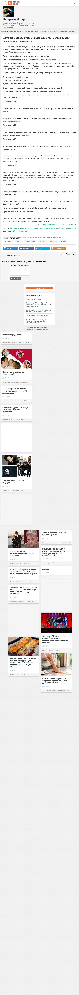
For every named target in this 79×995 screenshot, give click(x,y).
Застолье (12, 674)
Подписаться (39, 288)
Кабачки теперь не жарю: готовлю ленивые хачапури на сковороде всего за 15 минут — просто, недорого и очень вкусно (55, 752)
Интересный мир (14, 19)
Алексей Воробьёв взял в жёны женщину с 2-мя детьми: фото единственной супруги (36, 321)
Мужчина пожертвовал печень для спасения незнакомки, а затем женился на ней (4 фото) (23, 571)
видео (10, 241)
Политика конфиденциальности (37, 329)
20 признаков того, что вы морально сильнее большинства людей (38, 311)
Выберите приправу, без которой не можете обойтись (22, 720)
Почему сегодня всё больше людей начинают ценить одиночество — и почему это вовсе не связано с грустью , (22, 981)
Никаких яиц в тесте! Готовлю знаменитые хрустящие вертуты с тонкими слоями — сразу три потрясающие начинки (23, 662)
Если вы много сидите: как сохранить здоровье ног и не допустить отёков (54, 681)
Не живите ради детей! (12, 335)
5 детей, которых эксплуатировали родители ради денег (22, 553)
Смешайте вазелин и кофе (21, 925)
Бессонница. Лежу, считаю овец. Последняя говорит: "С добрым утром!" (14, 391)
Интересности (46, 577)
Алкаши (45, 569)
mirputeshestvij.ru (49, 224)
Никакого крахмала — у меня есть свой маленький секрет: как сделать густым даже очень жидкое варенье (22, 869)
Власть (18, 241)
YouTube (63, 241)
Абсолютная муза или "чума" (22, 802)
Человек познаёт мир (8, 490)
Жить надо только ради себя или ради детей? (54, 534)
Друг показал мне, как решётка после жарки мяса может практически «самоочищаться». (56, 920)
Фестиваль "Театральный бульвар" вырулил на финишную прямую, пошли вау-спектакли (56, 639)
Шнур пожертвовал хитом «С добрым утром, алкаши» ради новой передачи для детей (48, 31)
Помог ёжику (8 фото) (33, 299)
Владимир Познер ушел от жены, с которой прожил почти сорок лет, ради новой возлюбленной (55, 552)
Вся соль (3, 31)
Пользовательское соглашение (36, 327)
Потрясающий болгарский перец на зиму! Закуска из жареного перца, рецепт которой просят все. (53, 820)
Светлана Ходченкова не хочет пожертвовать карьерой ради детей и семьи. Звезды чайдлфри (23, 591)
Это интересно (30, 241)
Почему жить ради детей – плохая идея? (14, 373)
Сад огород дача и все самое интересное (54, 543)
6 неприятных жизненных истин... (37, 315)
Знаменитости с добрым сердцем (13, 481)
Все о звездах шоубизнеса (50, 563)
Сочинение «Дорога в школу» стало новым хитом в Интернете (15, 409)
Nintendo (53, 241)
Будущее (43, 241)
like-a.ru (73, 224)
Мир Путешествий (21, 231)
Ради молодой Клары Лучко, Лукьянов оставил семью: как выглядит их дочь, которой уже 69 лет (39, 304)
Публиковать (15, 278)
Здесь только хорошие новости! (11, 342)
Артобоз (12, 810)
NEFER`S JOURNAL (47, 650)
